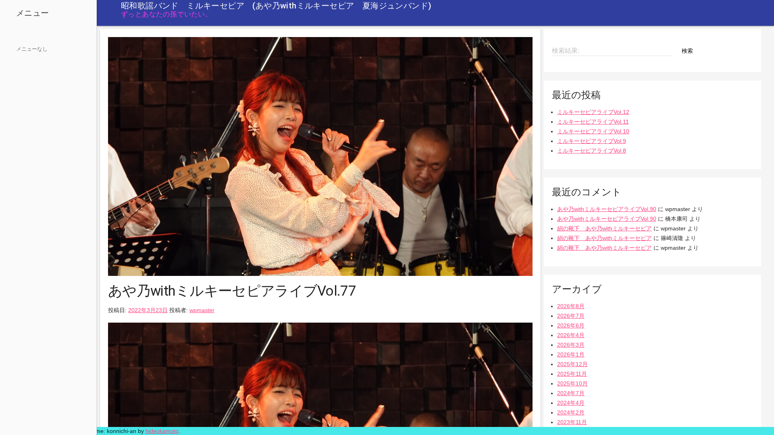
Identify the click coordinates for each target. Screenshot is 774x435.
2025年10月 (572, 383)
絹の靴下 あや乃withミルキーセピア (604, 228)
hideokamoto (162, 431)
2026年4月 (571, 335)
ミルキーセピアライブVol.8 (591, 150)
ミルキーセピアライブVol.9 (591, 141)
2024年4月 (571, 403)
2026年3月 (571, 345)
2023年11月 (572, 422)
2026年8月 (571, 306)
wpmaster (201, 310)
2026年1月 (571, 354)
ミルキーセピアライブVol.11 (593, 121)
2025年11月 (572, 374)
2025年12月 (572, 364)
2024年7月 (571, 393)
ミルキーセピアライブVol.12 (593, 112)
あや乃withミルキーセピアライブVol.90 (606, 209)
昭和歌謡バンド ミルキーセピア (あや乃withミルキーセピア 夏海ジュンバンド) (276, 5)
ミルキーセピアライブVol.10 (593, 131)
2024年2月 (571, 412)
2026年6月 (571, 325)
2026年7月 (571, 316)
